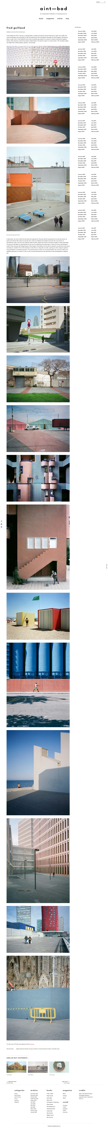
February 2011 (95, 238)
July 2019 (93, 84)
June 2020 (94, 69)
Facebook (65, 1105)
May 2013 (93, 196)
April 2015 (93, 163)
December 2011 (82, 230)
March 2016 (94, 147)
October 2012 (81, 216)
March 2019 (94, 93)
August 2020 (81, 77)
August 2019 (81, 95)
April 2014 (94, 180)
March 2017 (94, 129)
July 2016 (93, 138)
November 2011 (82, 232)
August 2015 (81, 167)
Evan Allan (49, 1098)
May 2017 (93, 125)
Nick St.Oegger (66, 1082)
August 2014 (81, 185)
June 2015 (93, 158)
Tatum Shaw (50, 1104)
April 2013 (93, 198)
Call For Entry (17, 1097)
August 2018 (81, 113)
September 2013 (82, 201)
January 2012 (81, 210)
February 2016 (95, 149)
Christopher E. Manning (53, 1102)
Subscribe (65, 1112)
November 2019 (82, 89)
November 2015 (82, 160)
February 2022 (95, 42)
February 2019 (95, 95)
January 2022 (81, 31)
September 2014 (82, 183)
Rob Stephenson (51, 1106)
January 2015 (81, 156)
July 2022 (93, 31)
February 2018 (95, 113)
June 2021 (94, 51)
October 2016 (81, 145)
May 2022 (94, 35)
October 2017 (81, 127)
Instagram (65, 1108)
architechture (21, 1048)
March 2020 (94, 75)
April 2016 (94, 145)
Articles (59, 18)
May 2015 (93, 160)
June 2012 (94, 212)
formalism (49, 1048)
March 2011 (94, 236)
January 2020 (81, 67)
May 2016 (93, 143)
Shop (67, 18)
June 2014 (94, 176)
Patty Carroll (50, 1095)
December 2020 (82, 69)
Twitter (64, 1110)
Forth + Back (50, 1093)
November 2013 (82, 196)
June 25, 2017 (14, 31)
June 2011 (93, 230)
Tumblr (64, 1107)
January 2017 (81, 120)
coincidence (35, 1048)
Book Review (17, 1095)
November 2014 (82, 178)
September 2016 (82, 147)
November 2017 (82, 125)
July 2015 (93, 156)
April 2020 (94, 73)
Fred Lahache (52, 1074)
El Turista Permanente (42, 1048)
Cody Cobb (49, 1111)
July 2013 (93, 192)
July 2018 (93, 102)
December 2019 (82, 87)
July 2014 (93, 174)
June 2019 (93, 87)
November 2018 (82, 107)
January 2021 (81, 49)
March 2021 (94, 57)
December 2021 (82, 51)
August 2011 (81, 238)
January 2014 (81, 174)
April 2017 (94, 127)
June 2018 (93, 105)
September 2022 (82, 39)
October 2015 (81, 163)
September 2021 (82, 57)
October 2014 (81, 180)
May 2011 (93, 232)
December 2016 (82, 140)
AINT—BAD (54, 9)
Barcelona (27, 1048)
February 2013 (95, 203)
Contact (65, 1095)
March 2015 (94, 165)
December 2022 (82, 33)
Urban (58, 1048)
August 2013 (81, 203)
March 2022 (94, 39)
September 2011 (82, 236)
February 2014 (95, 185)
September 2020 (82, 75)
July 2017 (93, 120)
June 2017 (93, 122)
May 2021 (93, 53)
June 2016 (93, 140)
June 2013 (93, 194)
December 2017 (82, 122)
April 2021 (94, 55)
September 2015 (82, 165)
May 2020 (94, 71)
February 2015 (95, 167)
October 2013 (81, 198)
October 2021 (81, 55)
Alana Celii (49, 1100)
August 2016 (81, 149)
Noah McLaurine (11, 1082)
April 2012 (94, 216)
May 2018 (93, 107)
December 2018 (82, 105)
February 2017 (95, 131)
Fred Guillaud (54, 1048)
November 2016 (82, 143)
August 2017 (81, 131)
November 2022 (82, 35)
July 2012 (93, 210)
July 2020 (93, 67)
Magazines (50, 18)
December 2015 (82, 158)
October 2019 (81, 91)
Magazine (16, 1102)
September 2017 (82, 129)
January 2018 (81, 102)
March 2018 (94, 111)
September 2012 (82, 218)
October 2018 (81, 109)
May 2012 (93, 214)
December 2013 (82, 194)
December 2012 (82, 212)
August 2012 (81, 221)
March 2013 (94, 201)
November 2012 (82, 214)
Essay (15, 1098)
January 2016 (81, 138)
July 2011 (93, 228)
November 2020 (82, 71)
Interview (16, 1100)
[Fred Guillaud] (16, 1067)
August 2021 (81, 59)
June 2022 (94, 33)
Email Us (81, 1098)
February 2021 (95, 59)
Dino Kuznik (50, 1113)
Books (41, 18)
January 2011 (81, 228)
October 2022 (81, 37)
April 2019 (94, 91)
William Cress (50, 1115)
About (64, 1098)
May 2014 (93, 178)
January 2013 (81, 192)
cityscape (31, 1048)
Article (12, 1048)
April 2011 (93, 234)
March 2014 (94, 183)
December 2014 (82, 176)
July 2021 (93, 49)
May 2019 (93, 89)
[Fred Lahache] (59, 1067)
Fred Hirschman (22, 31)
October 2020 (81, 73)
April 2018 (94, 109)
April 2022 (94, 37)
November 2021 (82, 53)
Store (64, 1093)
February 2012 (95, 221)
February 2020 (95, 77)
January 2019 (81, 84)
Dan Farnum (50, 1117)
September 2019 (82, 93)
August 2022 (81, 42)
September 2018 (82, 111)
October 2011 (81, 234)
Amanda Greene (51, 1108)
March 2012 (94, 218)
